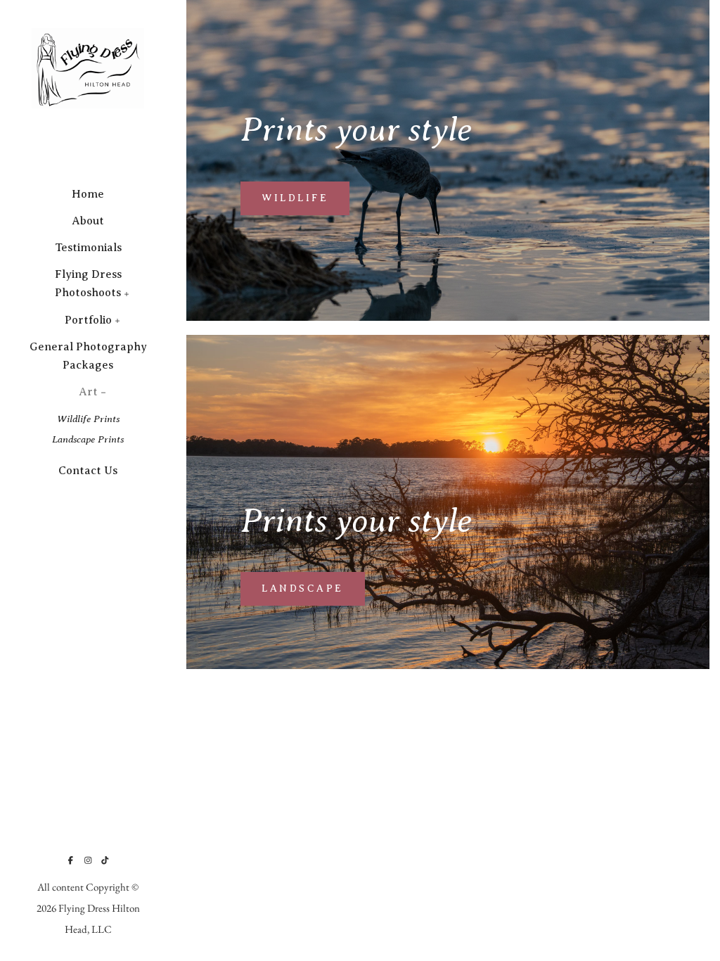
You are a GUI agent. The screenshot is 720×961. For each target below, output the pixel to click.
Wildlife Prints (88, 418)
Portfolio (88, 320)
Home (88, 194)
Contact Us (87, 470)
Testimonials (88, 247)
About (88, 221)
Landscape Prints (88, 439)
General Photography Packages (88, 356)
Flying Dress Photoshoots (88, 283)
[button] (127, 293)
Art (88, 392)
